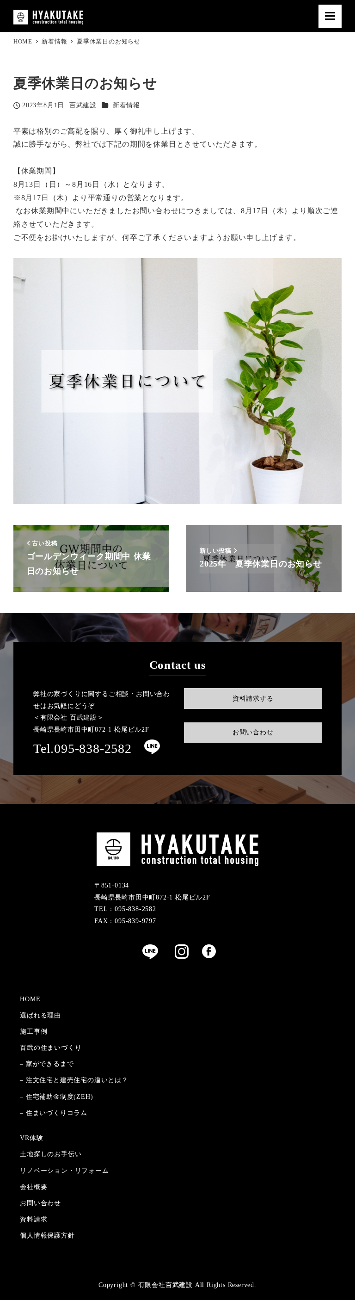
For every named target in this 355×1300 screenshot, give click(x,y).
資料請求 (33, 1219)
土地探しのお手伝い (50, 1154)
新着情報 (126, 105)
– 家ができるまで (46, 1063)
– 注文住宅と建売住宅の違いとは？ (74, 1080)
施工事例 (33, 1031)
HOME (30, 999)
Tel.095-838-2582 (82, 748)
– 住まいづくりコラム (53, 1112)
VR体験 (31, 1137)
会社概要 (33, 1186)
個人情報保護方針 (47, 1235)
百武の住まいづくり (50, 1047)
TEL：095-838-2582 (125, 908)
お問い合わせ (40, 1203)
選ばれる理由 (40, 1015)
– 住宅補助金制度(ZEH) (56, 1096)
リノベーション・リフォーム (64, 1170)
